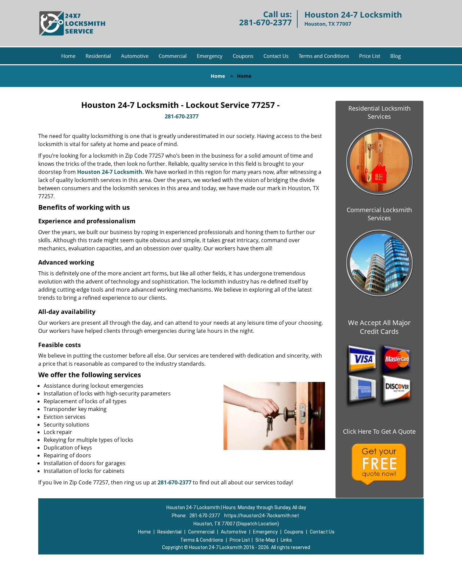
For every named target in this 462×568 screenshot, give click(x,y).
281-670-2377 (265, 22)
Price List (369, 55)
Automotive (134, 55)
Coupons (243, 55)
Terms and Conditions (324, 55)
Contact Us (275, 55)
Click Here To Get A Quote (379, 431)
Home (68, 55)
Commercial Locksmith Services (379, 214)
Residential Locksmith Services (379, 112)
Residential (98, 55)
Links (286, 540)
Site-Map (265, 540)
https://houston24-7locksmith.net (261, 515)
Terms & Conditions (201, 540)
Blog (395, 55)
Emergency (210, 55)
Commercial (173, 55)
